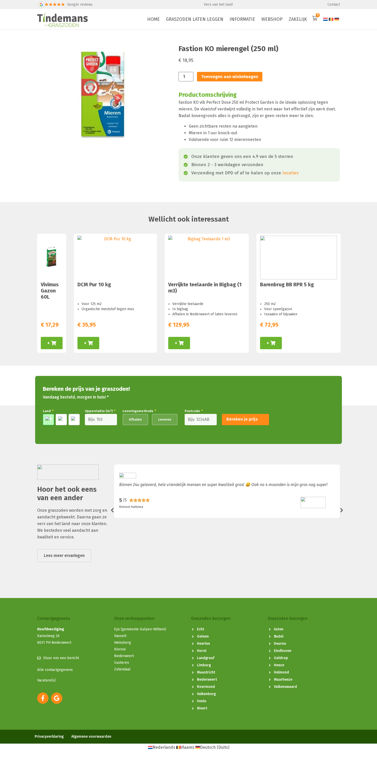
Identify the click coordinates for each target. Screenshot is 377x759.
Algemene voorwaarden (91, 736)
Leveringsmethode (139, 411)
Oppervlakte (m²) (100, 411)
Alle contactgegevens (55, 670)
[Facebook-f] (42, 698)
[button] (112, 510)
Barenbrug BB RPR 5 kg (287, 284)
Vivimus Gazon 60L (50, 290)
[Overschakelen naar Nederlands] (325, 19)
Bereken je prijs (242, 419)
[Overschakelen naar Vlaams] (331, 19)
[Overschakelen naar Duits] (337, 19)
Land (48, 411)
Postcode (194, 411)
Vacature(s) (46, 680)
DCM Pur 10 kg (94, 284)
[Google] (56, 698)
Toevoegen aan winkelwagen (229, 76)
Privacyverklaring (49, 736)
